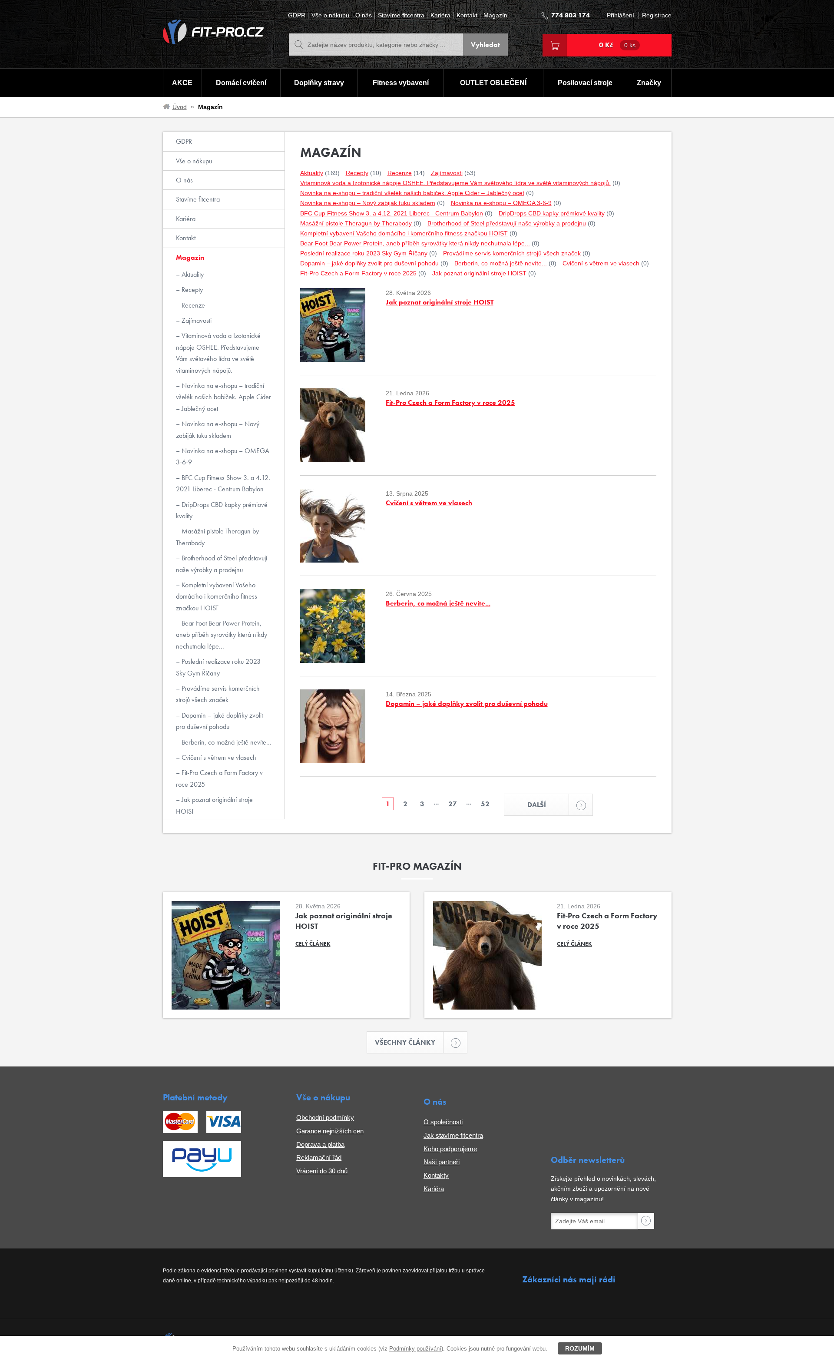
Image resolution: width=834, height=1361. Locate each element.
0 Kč (617, 45)
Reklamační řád (318, 1157)
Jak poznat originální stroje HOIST (214, 805)
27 (452, 803)
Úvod (179, 106)
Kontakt (467, 15)
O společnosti (443, 1122)
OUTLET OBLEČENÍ (493, 82)
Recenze (192, 305)
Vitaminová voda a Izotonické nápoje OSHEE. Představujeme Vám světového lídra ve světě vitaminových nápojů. (218, 352)
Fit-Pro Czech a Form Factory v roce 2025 (219, 778)
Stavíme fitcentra (401, 15)
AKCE (182, 82)
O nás (363, 15)
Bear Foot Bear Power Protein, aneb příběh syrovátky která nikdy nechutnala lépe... (221, 635)
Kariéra (440, 15)
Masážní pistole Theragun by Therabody (217, 537)
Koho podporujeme (450, 1148)
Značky (649, 82)
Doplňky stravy (319, 82)
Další (536, 804)
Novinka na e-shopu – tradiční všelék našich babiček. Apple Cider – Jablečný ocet (223, 397)
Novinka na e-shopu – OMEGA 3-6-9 (222, 456)
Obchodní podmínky (325, 1117)
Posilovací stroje (585, 82)
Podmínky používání (415, 1348)
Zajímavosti (196, 320)
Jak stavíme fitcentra (453, 1135)
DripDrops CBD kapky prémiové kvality (222, 510)
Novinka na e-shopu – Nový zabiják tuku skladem (217, 429)
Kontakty (436, 1175)
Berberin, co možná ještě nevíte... (225, 742)
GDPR (296, 15)
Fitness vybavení (401, 82)
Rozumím (580, 1348)
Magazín (495, 15)
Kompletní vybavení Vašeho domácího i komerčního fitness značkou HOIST (216, 596)
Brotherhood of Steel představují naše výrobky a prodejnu (221, 563)
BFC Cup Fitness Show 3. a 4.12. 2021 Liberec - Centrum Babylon (223, 483)
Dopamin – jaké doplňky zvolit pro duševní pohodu (219, 721)
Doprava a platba (320, 1144)
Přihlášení (620, 15)
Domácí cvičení (241, 82)
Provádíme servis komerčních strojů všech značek (218, 694)
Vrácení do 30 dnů (322, 1171)
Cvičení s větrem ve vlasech (218, 757)
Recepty (191, 289)
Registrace (657, 15)
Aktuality (192, 274)
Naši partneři (442, 1162)
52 (485, 803)
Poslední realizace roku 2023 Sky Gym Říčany (218, 667)
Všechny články (405, 1042)
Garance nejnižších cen (330, 1131)
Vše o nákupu (330, 15)
